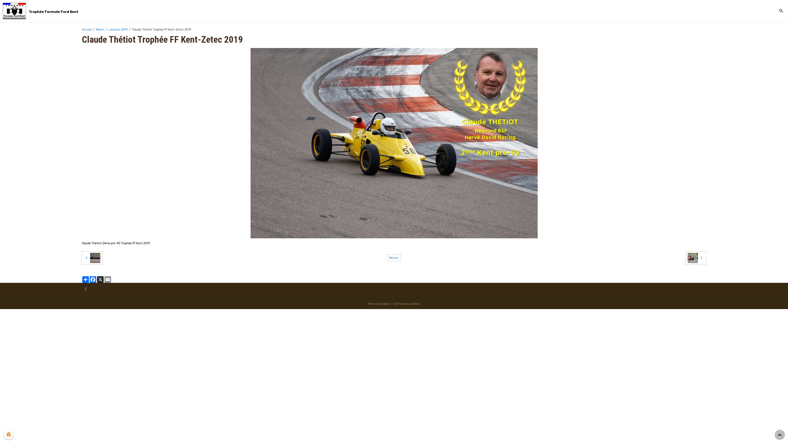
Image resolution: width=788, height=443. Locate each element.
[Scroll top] (780, 435)
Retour (394, 258)
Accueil (87, 29)
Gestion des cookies (407, 304)
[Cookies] (8, 434)
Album (100, 29)
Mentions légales (379, 304)
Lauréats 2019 (118, 29)
